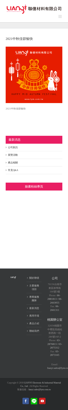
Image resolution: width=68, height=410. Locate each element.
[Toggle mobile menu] (60, 16)
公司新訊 (13, 147)
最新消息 (34, 308)
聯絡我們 (34, 331)
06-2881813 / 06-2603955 (54, 299)
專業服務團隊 (34, 298)
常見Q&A (13, 170)
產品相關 (13, 162)
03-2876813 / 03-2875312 (54, 344)
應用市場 (34, 315)
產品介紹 (34, 323)
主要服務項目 (34, 287)
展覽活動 (13, 154)
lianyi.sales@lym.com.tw (40, 389)
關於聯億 (34, 277)
